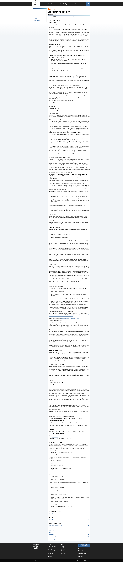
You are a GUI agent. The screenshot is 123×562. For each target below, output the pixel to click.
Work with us (63, 547)
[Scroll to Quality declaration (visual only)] (62, 523)
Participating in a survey (66, 4)
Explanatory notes (37, 11)
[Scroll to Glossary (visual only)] (55, 517)
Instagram (81, 552)
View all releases (73, 16)
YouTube (80, 556)
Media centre (63, 549)
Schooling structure (37, 16)
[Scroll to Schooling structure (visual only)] (62, 511)
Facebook (81, 550)
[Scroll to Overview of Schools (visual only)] (62, 442)
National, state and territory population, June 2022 (58, 262)
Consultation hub (64, 552)
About (76, 4)
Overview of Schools (37, 14)
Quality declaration (37, 20)
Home (34, 6)
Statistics (50, 4)
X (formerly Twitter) (82, 553)
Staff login (86, 560)
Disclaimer (59, 560)
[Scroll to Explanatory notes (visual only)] (61, 20)
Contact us (63, 553)
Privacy (67, 560)
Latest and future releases (52, 546)
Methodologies (38, 6)
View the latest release (55, 9)
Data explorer (50, 553)
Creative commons (38, 560)
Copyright (49, 560)
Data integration (51, 555)
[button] (88, 4)
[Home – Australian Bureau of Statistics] (36, 547)
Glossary (35, 18)
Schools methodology (46, 6)
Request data (50, 556)
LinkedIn (80, 555)
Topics (49, 547)
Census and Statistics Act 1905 (83, 435)
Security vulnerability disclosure (66, 555)
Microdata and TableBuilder (53, 552)
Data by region (50, 549)
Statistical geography (51, 550)
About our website (64, 546)
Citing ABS (62, 550)
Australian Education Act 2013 (71, 77)
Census (56, 4)
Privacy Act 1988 (55, 437)
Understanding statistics (52, 557)
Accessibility (76, 560)
